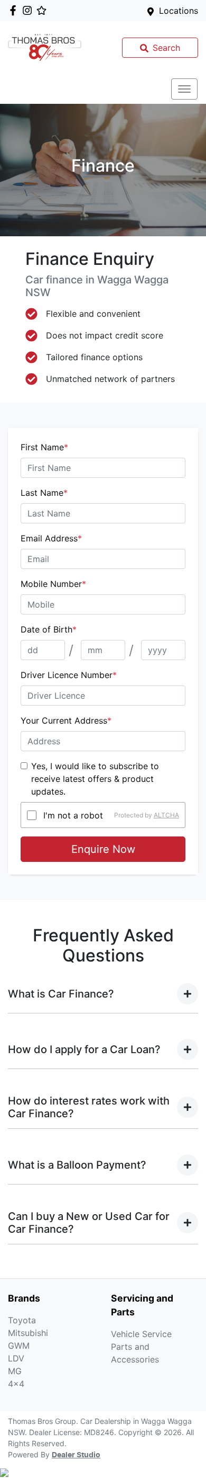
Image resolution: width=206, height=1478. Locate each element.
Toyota (22, 1320)
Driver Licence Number (69, 675)
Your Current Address (66, 720)
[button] (184, 89)
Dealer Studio (76, 1455)
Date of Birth (49, 629)
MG (15, 1371)
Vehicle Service (141, 1334)
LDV (16, 1358)
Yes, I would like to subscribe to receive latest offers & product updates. (95, 779)
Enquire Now (103, 849)
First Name (44, 447)
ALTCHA (166, 815)
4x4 (16, 1383)
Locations (178, 10)
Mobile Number (53, 583)
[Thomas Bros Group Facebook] (15, 10)
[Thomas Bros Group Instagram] (29, 10)
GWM (19, 1345)
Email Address (51, 538)
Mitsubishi (28, 1333)
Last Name (44, 492)
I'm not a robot (73, 815)
